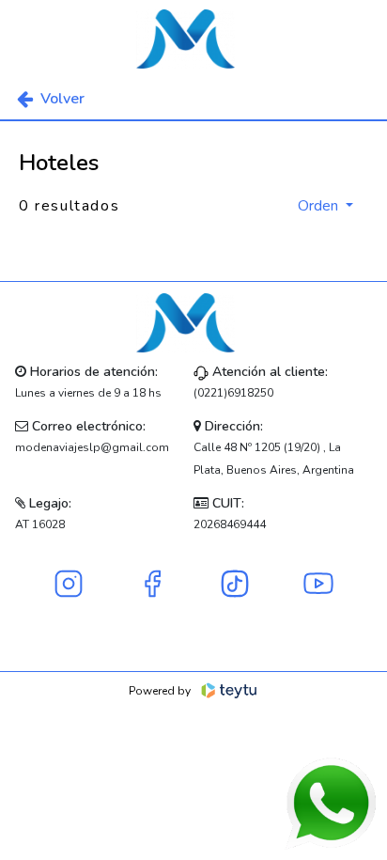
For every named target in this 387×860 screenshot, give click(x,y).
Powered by (160, 690)
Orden (320, 205)
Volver (62, 98)
